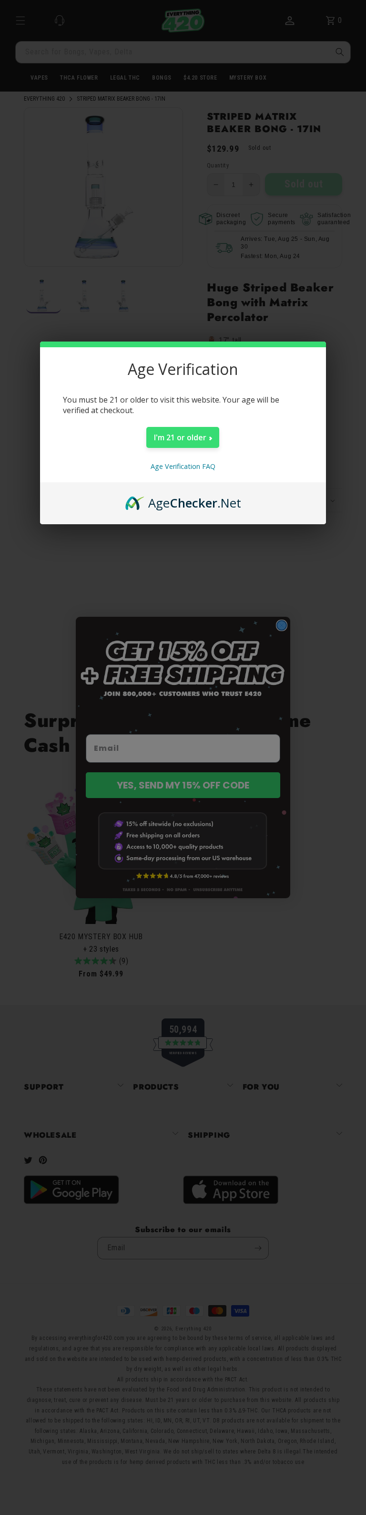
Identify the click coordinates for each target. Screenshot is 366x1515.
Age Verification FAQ (183, 466)
